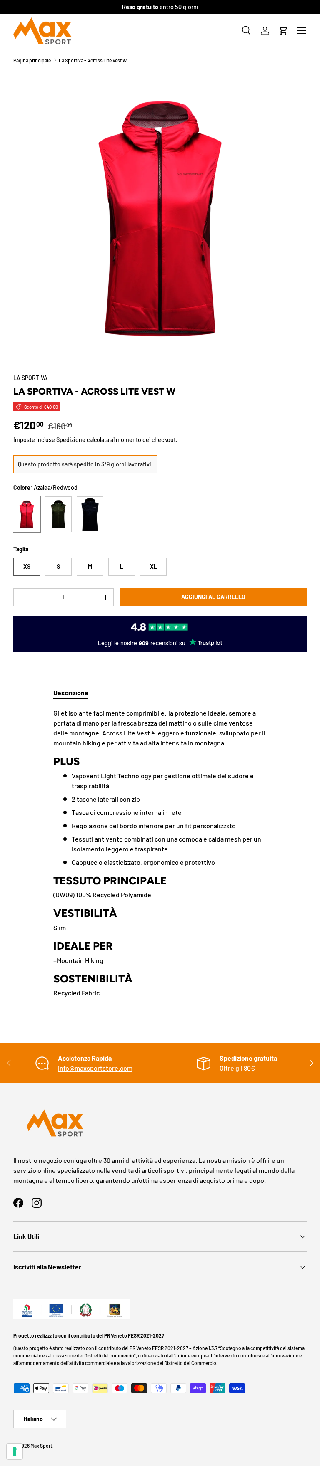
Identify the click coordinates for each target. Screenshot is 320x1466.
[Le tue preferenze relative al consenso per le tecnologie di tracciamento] (14, 1451)
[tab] (70, 692)
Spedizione (70, 439)
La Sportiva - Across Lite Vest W (93, 60)
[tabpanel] (160, 853)
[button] (283, 31)
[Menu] (301, 31)
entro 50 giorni (160, 6)
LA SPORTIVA (30, 377)
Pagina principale (32, 60)
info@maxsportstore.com (95, 1068)
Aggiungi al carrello (213, 596)
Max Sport (41, 1446)
